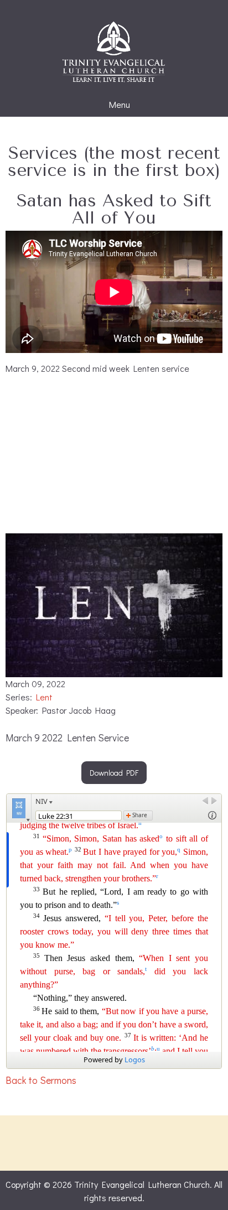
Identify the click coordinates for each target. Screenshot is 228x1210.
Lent (44, 697)
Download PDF (114, 772)
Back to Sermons (41, 1080)
